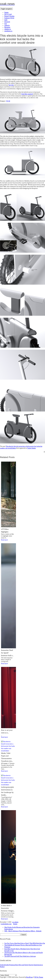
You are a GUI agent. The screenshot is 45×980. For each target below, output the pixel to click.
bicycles (11, 85)
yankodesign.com (6, 924)
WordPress (29, 977)
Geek (5, 20)
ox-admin (15, 922)
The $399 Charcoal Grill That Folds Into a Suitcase (20, 956)
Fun (5, 24)
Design (6, 12)
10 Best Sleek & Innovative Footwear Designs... (8, 908)
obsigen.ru (7, 29)
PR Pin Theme (38, 977)
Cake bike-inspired (27, 94)
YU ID (8, 101)
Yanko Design (31, 448)
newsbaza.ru (8, 31)
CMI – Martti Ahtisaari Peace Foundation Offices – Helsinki (22, 931)
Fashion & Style (9, 18)
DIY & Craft (8, 14)
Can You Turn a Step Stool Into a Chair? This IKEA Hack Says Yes (24, 943)
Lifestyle (7, 25)
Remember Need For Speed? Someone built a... (7, 653)
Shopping (7, 27)
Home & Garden (9, 16)
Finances (7, 22)
